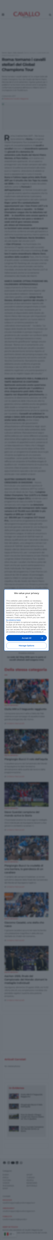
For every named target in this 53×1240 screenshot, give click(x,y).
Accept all (26, 638)
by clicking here (13, 620)
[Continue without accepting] (26, 597)
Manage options (26, 645)
